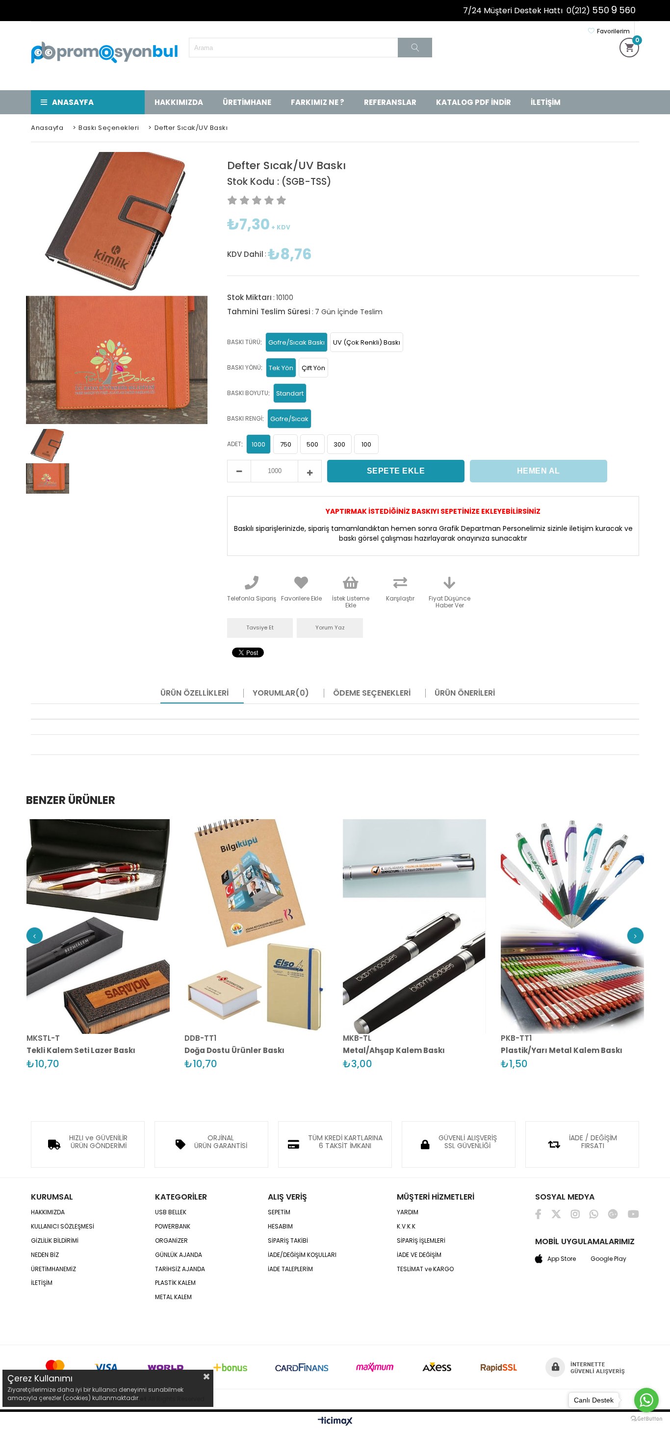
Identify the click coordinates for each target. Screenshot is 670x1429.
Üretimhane (247, 102)
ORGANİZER (171, 1240)
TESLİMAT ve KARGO (425, 1269)
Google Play (608, 1258)
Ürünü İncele (132, 927)
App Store (561, 1258)
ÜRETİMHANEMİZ (53, 1269)
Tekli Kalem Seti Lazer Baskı (80, 1050)
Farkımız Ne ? (317, 102)
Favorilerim (613, 31)
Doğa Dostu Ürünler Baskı (234, 1050)
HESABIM (280, 1226)
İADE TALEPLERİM (290, 1269)
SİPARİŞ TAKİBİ (288, 1240)
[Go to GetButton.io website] (646, 1419)
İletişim (546, 102)
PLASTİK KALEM (175, 1282)
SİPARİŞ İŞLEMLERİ (421, 1240)
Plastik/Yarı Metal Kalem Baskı (561, 1050)
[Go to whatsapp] (646, 1400)
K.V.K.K (406, 1226)
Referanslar (390, 102)
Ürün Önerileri (465, 693)
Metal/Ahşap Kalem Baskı (394, 1050)
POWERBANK (172, 1226)
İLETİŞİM (41, 1282)
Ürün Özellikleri (194, 693)
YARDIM (407, 1212)
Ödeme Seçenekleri (372, 693)
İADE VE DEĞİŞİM (419, 1255)
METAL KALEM (173, 1297)
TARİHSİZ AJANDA (180, 1269)
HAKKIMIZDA (48, 1212)
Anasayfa (73, 102)
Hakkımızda (179, 102)
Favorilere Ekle (99, 927)
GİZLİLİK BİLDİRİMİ (54, 1240)
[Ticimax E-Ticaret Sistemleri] (335, 1422)
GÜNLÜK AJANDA (178, 1255)
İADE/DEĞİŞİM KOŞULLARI (302, 1255)
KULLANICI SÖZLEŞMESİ (62, 1226)
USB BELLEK (170, 1212)
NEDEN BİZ (45, 1255)
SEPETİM (279, 1212)
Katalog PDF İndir (473, 102)
